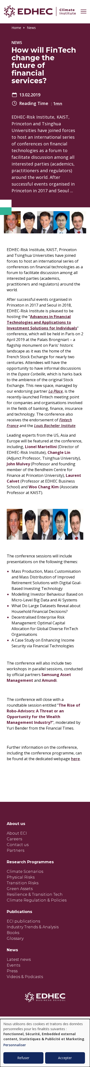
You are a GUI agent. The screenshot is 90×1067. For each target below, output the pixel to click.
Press (12, 971)
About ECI (17, 833)
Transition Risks (22, 883)
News (31, 28)
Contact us (18, 844)
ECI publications (23, 921)
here (75, 758)
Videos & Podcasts (25, 976)
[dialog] (45, 1043)
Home (16, 28)
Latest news (19, 959)
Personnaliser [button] (14, 1045)
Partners (15, 850)
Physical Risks (21, 877)
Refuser (23, 1058)
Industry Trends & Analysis (33, 927)
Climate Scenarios (25, 871)
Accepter (65, 1058)
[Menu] (83, 11)
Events (13, 965)
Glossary (15, 938)
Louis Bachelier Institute (54, 425)
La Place (55, 391)
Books (13, 932)
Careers (14, 839)
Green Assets (20, 888)
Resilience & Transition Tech (35, 894)
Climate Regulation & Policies (36, 900)
